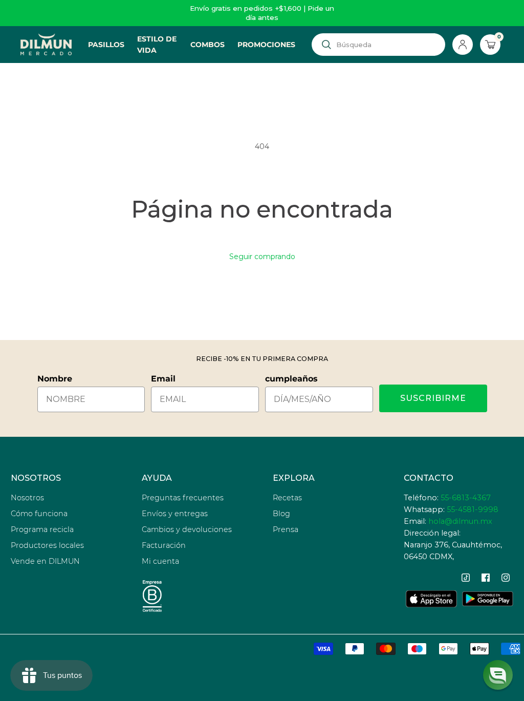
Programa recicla (42, 529)
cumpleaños (291, 379)
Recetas (287, 497)
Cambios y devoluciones (187, 529)
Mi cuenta (160, 561)
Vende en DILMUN (45, 561)
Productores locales (47, 545)
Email (163, 379)
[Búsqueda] (326, 44)
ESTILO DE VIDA (157, 44)
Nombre (54, 379)
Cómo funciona (39, 513)
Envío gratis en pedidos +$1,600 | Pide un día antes (262, 13)
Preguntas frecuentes (183, 497)
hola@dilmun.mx (460, 521)
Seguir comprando (262, 256)
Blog (281, 513)
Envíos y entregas (175, 513)
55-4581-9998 (472, 509)
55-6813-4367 (466, 497)
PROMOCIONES (266, 44)
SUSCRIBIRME (433, 398)
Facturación (164, 545)
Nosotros (27, 497)
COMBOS (207, 44)
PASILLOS (106, 44)
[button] (498, 675)
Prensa (285, 529)
